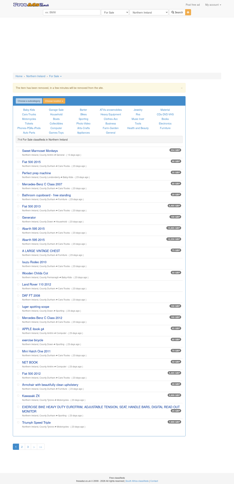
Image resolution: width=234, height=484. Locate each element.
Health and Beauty (138, 128)
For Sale (54, 76)
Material (165, 109)
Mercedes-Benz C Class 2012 (42, 317)
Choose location (53, 100)
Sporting (83, 119)
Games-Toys (56, 132)
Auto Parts (29, 132)
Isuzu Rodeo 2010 (34, 262)
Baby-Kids (29, 109)
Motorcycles (29, 119)
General (110, 132)
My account (212, 4)
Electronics (165, 123)
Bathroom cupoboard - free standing (46, 195)
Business (110, 123)
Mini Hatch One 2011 (36, 351)
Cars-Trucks (29, 114)
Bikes (83, 114)
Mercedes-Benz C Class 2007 (42, 184)
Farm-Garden (111, 128)
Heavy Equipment (111, 114)
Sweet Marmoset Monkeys (40, 150)
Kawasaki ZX (31, 396)
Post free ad (193, 4)
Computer (56, 128)
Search (178, 12)
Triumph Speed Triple (36, 422)
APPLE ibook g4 (33, 329)
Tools (138, 123)
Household (56, 114)
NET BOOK (30, 362)
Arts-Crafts (83, 128)
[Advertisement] (117, 45)
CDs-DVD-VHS (165, 114)
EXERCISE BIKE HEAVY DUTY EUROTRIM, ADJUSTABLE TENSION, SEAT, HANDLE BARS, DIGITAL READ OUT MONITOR (101, 409)
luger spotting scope (35, 306)
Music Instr (138, 119)
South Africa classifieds (137, 480)
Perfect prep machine (36, 173)
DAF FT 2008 (31, 295)
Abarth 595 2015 (33, 228)
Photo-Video (83, 123)
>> (40, 447)
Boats (56, 119)
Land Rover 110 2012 (36, 284)
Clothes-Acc (111, 119)
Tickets (29, 123)
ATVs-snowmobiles (111, 109)
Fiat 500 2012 (31, 373)
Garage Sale (56, 109)
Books (165, 119)
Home (19, 76)
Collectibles (56, 123)
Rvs (138, 114)
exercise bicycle (32, 340)
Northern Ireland (35, 76)
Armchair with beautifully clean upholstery (50, 384)
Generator (29, 217)
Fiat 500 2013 (31, 206)
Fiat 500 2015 (31, 162)
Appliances (83, 132)
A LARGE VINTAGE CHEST (41, 251)
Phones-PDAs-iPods (29, 128)
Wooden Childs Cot (35, 273)
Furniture (165, 128)
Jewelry (138, 109)
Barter (83, 109)
